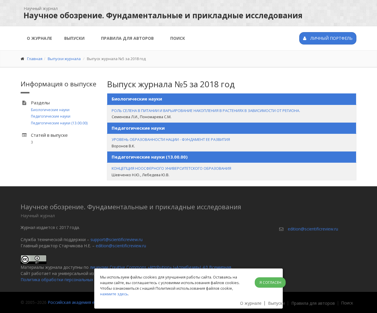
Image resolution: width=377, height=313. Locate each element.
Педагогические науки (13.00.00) (59, 123)
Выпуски (74, 38)
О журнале (39, 38)
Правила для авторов (127, 38)
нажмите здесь (114, 293)
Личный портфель (331, 38)
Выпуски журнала (64, 58)
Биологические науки (50, 109)
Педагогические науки (50, 116)
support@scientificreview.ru (116, 239)
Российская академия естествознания (86, 302)
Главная (34, 58)
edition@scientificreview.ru (121, 245)
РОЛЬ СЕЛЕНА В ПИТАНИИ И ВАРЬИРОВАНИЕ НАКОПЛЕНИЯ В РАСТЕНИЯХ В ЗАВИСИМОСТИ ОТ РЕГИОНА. (206, 110)
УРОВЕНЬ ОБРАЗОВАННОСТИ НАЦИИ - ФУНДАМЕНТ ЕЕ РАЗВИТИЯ (171, 139)
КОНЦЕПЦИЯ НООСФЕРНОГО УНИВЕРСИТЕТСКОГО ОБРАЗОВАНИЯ (171, 168)
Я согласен (270, 282)
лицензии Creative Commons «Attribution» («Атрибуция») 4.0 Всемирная (160, 267)
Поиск (177, 38)
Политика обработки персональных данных (65, 279)
